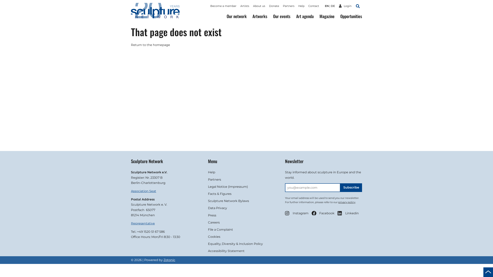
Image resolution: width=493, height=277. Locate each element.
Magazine (327, 16)
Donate (274, 6)
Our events (281, 16)
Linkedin (352, 213)
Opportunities (351, 16)
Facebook (327, 213)
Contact (313, 6)
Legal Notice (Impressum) (228, 187)
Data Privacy (217, 208)
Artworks (259, 16)
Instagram (301, 213)
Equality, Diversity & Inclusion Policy (235, 244)
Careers (214, 222)
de (333, 6)
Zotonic (169, 260)
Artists (244, 6)
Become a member (223, 6)
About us (259, 6)
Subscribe (351, 187)
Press (212, 215)
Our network (237, 16)
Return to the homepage (150, 45)
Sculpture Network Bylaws (228, 201)
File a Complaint (220, 229)
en (327, 6)
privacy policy (346, 202)
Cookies (214, 237)
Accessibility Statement (226, 251)
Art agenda (305, 16)
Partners (288, 6)
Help (301, 6)
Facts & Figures (219, 194)
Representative (143, 223)
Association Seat (143, 191)
